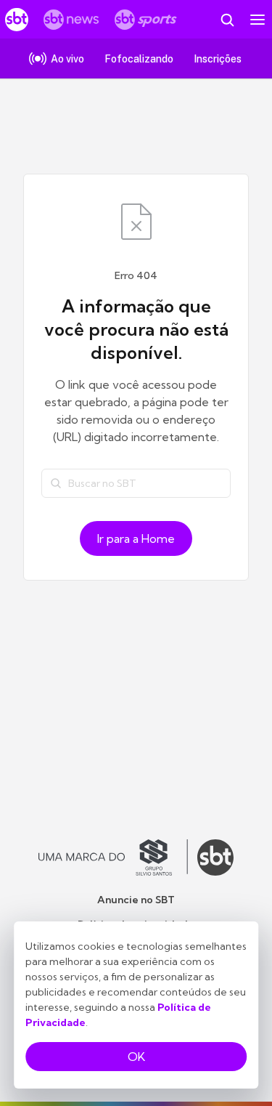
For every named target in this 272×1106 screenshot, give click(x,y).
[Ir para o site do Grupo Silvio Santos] (113, 857)
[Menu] (257, 19)
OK (136, 1056)
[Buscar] (56, 483)
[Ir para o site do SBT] (215, 857)
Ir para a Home (136, 538)
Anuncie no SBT (136, 899)
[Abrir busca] (227, 19)
